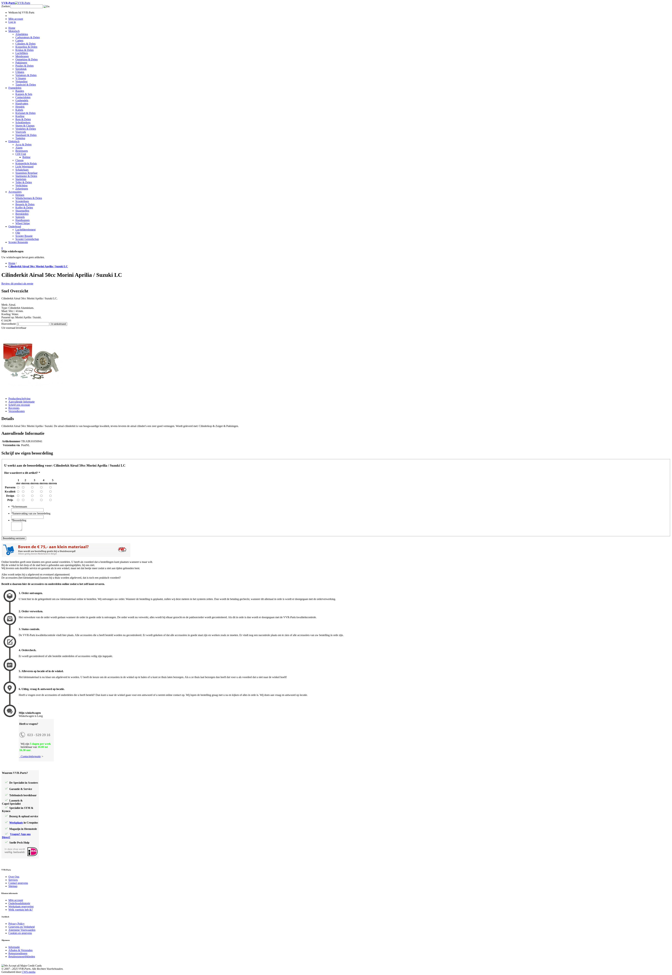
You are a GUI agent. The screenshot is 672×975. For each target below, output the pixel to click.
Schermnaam (19, 506)
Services (13, 879)
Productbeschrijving (19, 398)
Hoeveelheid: (8, 323)
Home (11, 263)
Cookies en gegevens (20, 933)
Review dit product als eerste (17, 283)
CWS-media (28, 971)
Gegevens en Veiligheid (21, 926)
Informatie (14, 947)
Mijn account (15, 900)
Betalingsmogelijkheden (21, 956)
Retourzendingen (17, 953)
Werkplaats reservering (21, 906)
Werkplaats (16, 822)
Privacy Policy (16, 923)
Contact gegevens (18, 883)
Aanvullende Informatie (21, 401)
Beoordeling (18, 520)
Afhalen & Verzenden (20, 950)
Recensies (13, 408)
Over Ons (13, 876)
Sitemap (12, 886)
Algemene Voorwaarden (21, 929)
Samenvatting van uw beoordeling (30, 513)
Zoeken (5, 6)
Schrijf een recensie (19, 404)
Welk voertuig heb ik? (20, 909)
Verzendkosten (16, 411)
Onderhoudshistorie (19, 903)
